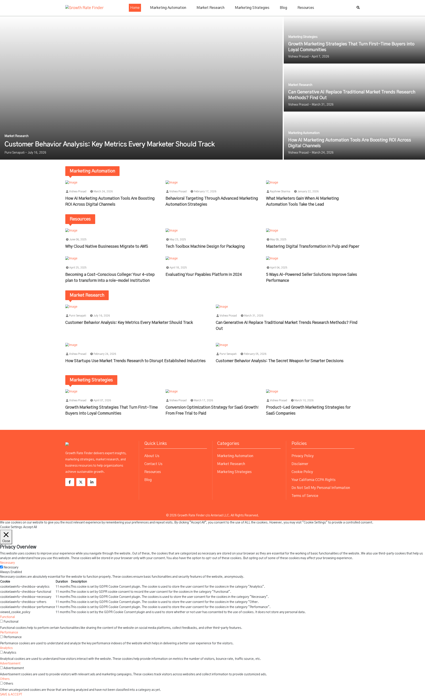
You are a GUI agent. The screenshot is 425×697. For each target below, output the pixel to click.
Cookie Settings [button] (11, 527)
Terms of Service (305, 496)
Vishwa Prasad (77, 191)
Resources (306, 8)
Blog (283, 8)
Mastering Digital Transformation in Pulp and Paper (312, 247)
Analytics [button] (6, 648)
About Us (151, 456)
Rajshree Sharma (279, 191)
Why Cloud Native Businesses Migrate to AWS (106, 247)
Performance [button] (9, 632)
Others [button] (5, 679)
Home (135, 8)
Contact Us (153, 464)
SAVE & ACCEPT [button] (11, 694)
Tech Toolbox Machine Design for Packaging (205, 247)
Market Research (210, 8)
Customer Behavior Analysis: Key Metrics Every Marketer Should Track (129, 323)
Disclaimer (300, 464)
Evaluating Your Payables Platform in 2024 (204, 275)
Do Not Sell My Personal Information (321, 488)
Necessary (11, 567)
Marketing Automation (168, 8)
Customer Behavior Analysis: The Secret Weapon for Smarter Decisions (280, 361)
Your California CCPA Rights (314, 480)
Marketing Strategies (252, 8)
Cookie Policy (302, 472)
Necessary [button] (7, 562)
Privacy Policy (303, 456)
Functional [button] (7, 617)
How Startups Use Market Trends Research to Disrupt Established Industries (136, 361)
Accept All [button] (30, 527)
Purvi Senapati (77, 315)
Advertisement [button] (10, 663)
